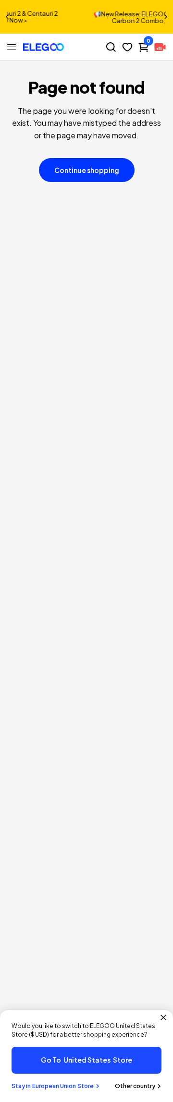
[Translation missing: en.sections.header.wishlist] (127, 47)
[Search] (111, 47)
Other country (135, 1086)
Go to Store (86, 1059)
